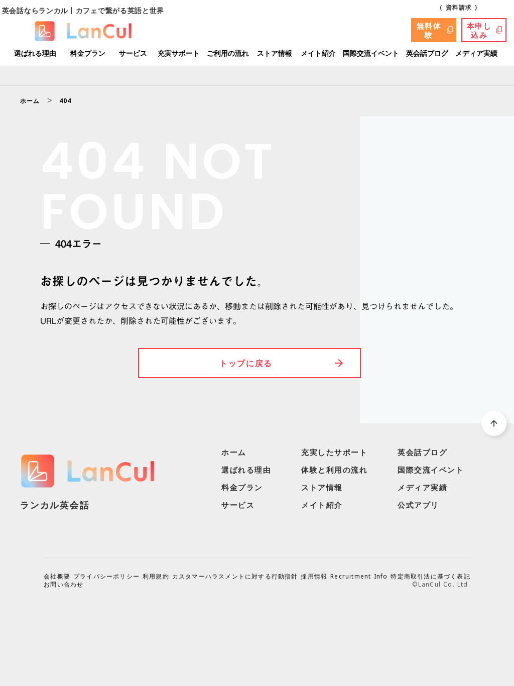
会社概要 (57, 577)
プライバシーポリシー (106, 577)
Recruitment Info (359, 577)
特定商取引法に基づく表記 (430, 577)
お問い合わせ (63, 585)
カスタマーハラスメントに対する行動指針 (235, 577)
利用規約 (156, 577)
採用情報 (314, 577)
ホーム (30, 101)
